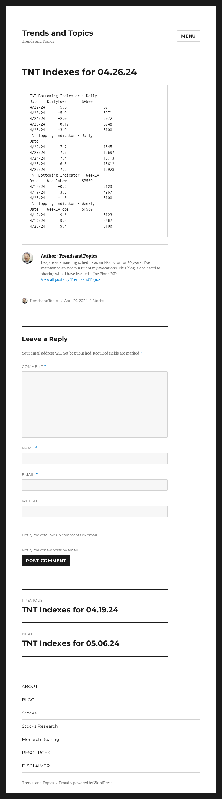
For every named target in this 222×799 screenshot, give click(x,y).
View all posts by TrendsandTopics (71, 279)
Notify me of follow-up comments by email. (60, 535)
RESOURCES (36, 752)
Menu (188, 36)
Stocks (98, 300)
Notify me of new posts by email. (50, 550)
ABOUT (30, 686)
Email (30, 474)
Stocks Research (40, 726)
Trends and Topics (57, 33)
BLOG (28, 699)
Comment (34, 366)
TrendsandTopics (44, 300)
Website (31, 501)
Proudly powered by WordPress (86, 783)
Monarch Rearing (40, 739)
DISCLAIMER (36, 765)
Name (30, 448)
